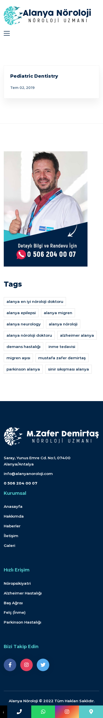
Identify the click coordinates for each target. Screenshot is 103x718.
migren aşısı (18, 357)
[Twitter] (43, 665)
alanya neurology (23, 324)
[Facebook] (10, 665)
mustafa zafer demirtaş (62, 357)
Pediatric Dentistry (34, 76)
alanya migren (58, 312)
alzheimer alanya (77, 335)
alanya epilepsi (21, 312)
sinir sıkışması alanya (68, 369)
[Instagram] (26, 665)
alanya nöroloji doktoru (29, 335)
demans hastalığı (23, 346)
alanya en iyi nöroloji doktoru (34, 301)
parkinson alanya (23, 369)
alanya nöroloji (63, 324)
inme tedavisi (61, 346)
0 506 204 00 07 (20, 483)
